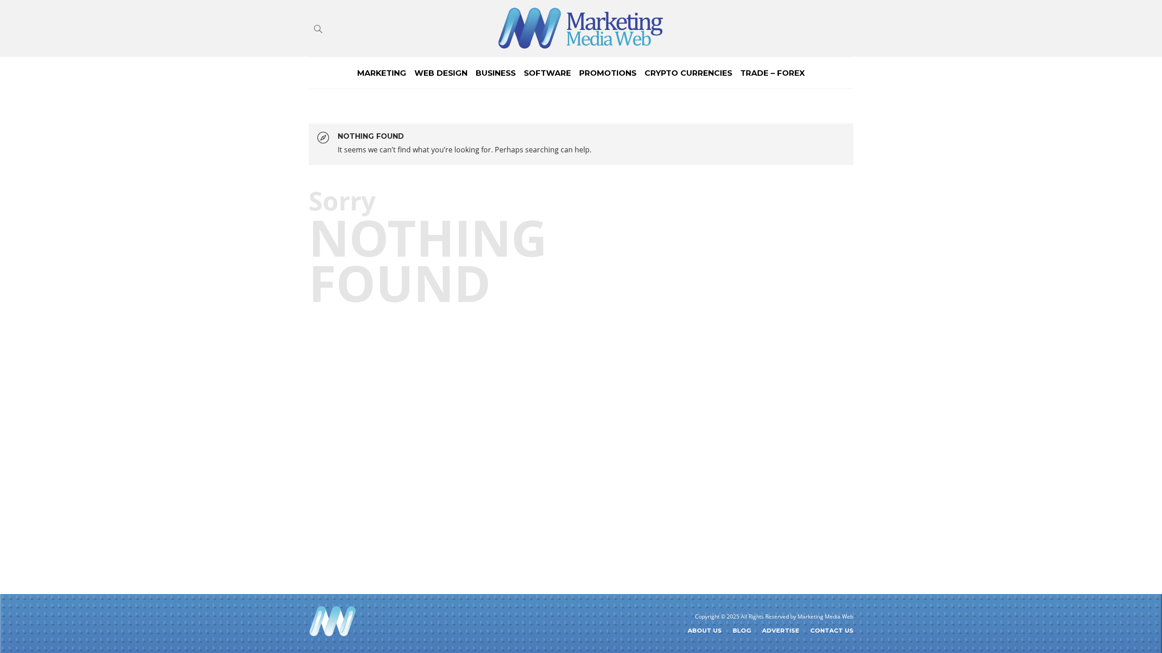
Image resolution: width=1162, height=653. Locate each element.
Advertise (780, 630)
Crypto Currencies (688, 73)
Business (496, 73)
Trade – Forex (772, 73)
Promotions (607, 73)
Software (547, 73)
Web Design (441, 73)
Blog (742, 630)
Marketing (381, 73)
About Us (705, 630)
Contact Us (831, 630)
